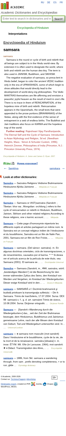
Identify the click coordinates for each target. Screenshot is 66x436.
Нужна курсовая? (27, 163)
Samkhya (13, 168)
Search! (58, 19)
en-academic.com (13, 5)
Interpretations (17, 33)
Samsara (8, 223)
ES (55, 2)
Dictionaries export (8, 384)
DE (48, 2)
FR (61, 2)
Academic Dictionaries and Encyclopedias (29, 12)
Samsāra (8, 193)
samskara (55, 168)
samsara (8, 289)
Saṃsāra (8, 202)
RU (42, 2)
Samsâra (8, 183)
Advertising (31, 379)
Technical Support (18, 379)
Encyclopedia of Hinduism (33, 27)
